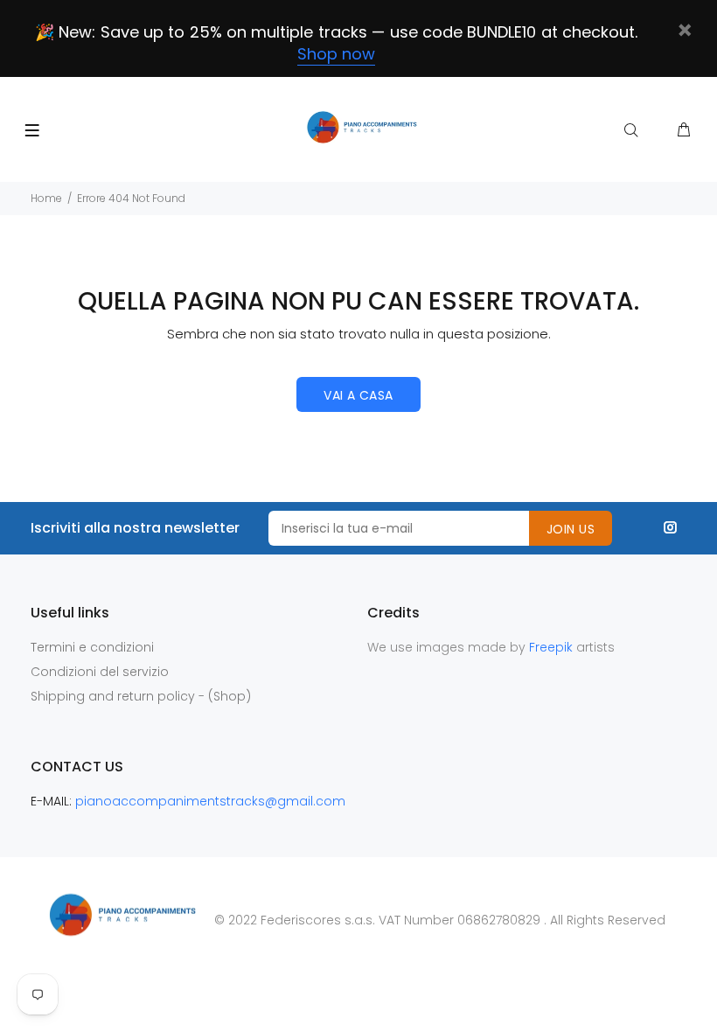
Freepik (552, 647)
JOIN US (570, 529)
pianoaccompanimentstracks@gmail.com (210, 801)
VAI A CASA (358, 395)
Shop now (336, 54)
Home (46, 198)
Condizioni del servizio (100, 671)
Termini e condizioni (92, 647)
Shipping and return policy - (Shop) (141, 696)
